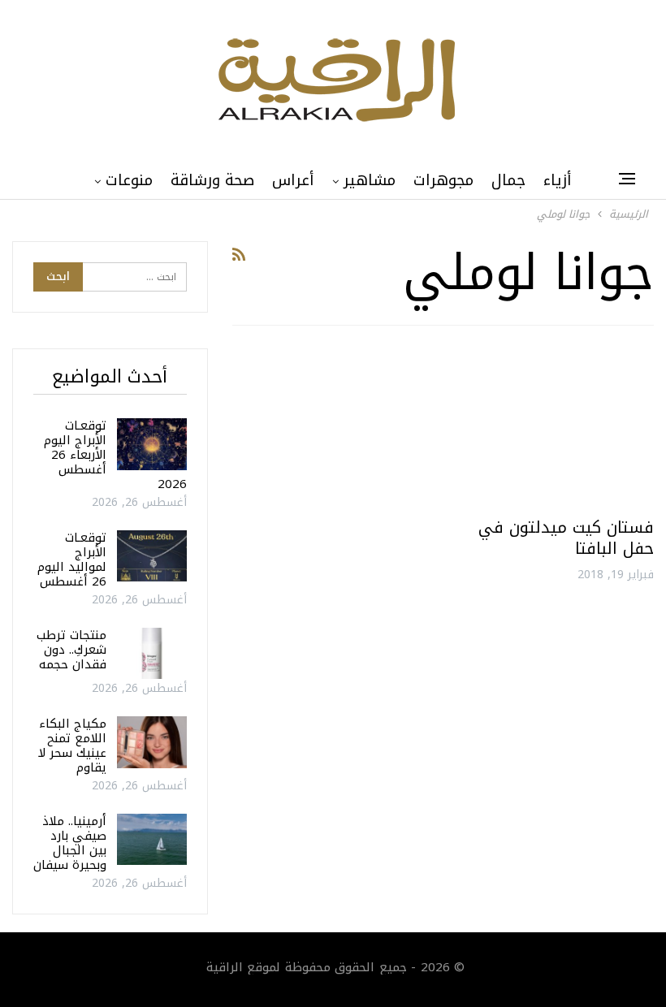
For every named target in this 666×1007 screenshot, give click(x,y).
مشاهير (370, 180)
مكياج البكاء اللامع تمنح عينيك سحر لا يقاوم (72, 745)
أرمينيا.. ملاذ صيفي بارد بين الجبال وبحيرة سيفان (69, 843)
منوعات (129, 180)
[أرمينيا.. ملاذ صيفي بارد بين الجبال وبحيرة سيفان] (152, 840)
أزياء (557, 180)
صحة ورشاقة (212, 180)
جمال (508, 180)
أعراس (293, 180)
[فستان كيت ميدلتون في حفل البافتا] (555, 427)
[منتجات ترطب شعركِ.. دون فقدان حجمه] (152, 654)
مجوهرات (443, 180)
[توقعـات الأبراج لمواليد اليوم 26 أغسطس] (152, 556)
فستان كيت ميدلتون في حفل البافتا (566, 538)
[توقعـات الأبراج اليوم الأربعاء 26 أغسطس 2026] (152, 444)
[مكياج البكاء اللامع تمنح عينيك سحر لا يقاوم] (152, 742)
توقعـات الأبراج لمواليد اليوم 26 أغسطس (71, 559)
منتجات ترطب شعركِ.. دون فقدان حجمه (71, 650)
